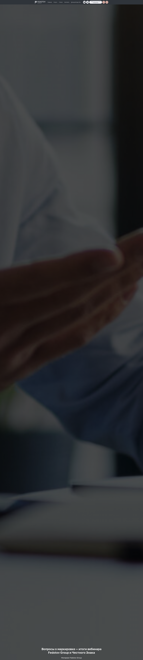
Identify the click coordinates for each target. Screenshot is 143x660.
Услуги (55, 2)
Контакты (66, 2)
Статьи (61, 2)
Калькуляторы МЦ (76, 2)
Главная (50, 2)
